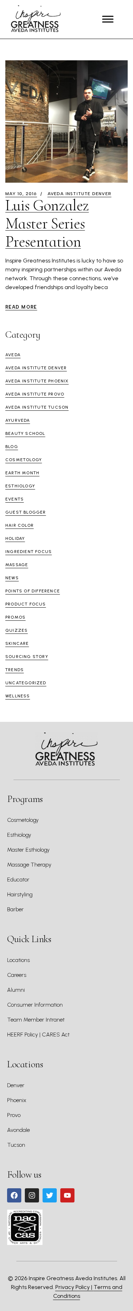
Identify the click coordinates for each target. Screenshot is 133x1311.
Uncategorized (25, 682)
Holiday (15, 538)
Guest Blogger (25, 512)
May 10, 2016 (21, 193)
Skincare (17, 643)
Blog (11, 446)
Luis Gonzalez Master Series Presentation (47, 223)
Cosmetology (23, 459)
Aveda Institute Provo (34, 394)
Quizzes (16, 630)
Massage (16, 564)
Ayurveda (17, 420)
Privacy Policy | (74, 1287)
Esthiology (20, 485)
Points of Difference (32, 590)
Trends (14, 669)
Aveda (13, 354)
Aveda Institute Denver (79, 193)
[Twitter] (50, 1195)
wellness (17, 695)
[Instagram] (32, 1195)
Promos (15, 617)
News (12, 577)
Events (14, 499)
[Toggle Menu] (107, 19)
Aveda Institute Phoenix (37, 380)
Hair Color (19, 525)
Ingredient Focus (28, 551)
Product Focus (25, 604)
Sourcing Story (26, 656)
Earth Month (22, 472)
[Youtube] (67, 1195)
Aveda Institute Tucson (36, 407)
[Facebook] (14, 1195)
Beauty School (25, 433)
